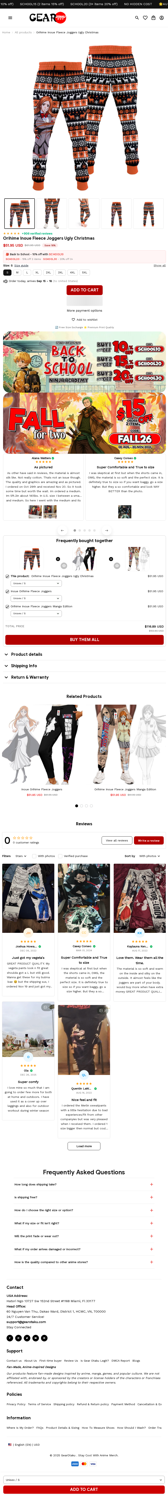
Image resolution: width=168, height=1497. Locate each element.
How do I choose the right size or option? (43, 1210)
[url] (26, 1322)
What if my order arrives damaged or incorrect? (47, 1249)
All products (23, 32)
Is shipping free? (25, 1197)
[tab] (75, 530)
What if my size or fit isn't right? (36, 1223)
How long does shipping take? (35, 1184)
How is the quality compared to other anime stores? (51, 1262)
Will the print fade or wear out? (36, 1236)
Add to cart (84, 1489)
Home (6, 32)
